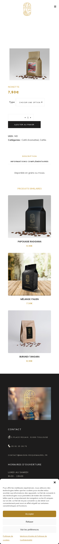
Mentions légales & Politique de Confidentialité (33, 538)
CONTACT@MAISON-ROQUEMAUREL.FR (28, 455)
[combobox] (30, 102)
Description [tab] (29, 156)
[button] (54, 482)
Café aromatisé (30, 139)
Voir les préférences (29, 529)
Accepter (29, 514)
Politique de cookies (8, 538)
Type (12, 102)
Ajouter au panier (24, 125)
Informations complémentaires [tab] (29, 161)
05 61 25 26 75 (19, 446)
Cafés (43, 139)
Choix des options (31, 233)
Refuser (29, 522)
